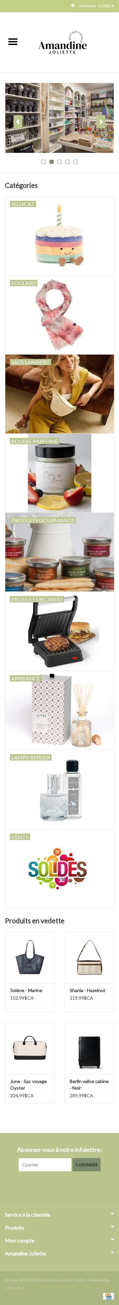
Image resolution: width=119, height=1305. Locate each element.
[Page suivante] (101, 121)
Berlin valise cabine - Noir (89, 1084)
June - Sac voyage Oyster (28, 1084)
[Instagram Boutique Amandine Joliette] (65, 1185)
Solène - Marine (26, 990)
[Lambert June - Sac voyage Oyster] (30, 1048)
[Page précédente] (18, 121)
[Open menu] (13, 41)
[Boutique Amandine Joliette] (72, 42)
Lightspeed (14, 1287)
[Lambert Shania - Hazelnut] (89, 957)
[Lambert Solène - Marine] (30, 957)
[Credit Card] (107, 1295)
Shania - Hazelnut (87, 990)
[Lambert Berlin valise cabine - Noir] (89, 1048)
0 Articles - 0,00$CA (96, 5)
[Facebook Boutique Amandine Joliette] (54, 1185)
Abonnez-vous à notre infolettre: (59, 1149)
